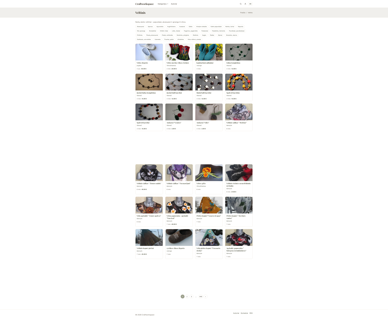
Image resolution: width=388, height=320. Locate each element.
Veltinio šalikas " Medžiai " (236, 123)
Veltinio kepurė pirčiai (145, 248)
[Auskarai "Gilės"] (209, 112)
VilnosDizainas (171, 65)
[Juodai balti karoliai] (179, 82)
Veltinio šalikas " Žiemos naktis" (149, 183)
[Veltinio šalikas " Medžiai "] (239, 112)
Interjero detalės (201, 26)
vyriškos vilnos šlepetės (176, 248)
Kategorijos (162, 4)
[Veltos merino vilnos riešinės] (179, 52)
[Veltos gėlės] (209, 172)
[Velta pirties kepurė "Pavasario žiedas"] (209, 237)
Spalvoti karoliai (143, 123)
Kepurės (240, 26)
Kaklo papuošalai (216, 26)
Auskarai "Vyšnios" (174, 123)
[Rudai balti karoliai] (209, 82)
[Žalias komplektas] (239, 52)
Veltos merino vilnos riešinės (178, 63)
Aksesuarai (140, 26)
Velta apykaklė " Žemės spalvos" (149, 216)
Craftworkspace (144, 3)
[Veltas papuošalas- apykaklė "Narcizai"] (179, 205)
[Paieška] (240, 4)
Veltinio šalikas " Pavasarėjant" (178, 183)
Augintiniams (171, 26)
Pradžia (242, 12)
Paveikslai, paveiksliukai (236, 31)
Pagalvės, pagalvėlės (191, 31)
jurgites (139, 65)
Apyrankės (160, 26)
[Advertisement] (194, 147)
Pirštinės (139, 35)
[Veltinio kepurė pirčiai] (149, 237)
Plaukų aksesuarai (152, 35)
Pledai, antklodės (167, 35)
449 (200, 296)
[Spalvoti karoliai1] (239, 82)
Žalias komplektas (233, 63)
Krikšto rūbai (164, 31)
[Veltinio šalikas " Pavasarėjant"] (179, 172)
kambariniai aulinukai (205, 63)
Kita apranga (141, 31)
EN (250, 4)
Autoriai (174, 4)
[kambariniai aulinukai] (209, 52)
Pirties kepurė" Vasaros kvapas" (209, 216)
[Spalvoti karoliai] (149, 112)
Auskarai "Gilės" (203, 123)
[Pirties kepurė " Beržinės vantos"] (239, 205)
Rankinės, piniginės (183, 35)
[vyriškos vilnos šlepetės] (179, 237)
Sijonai (220, 35)
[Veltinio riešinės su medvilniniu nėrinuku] (239, 172)
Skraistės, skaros (231, 35)
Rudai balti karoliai (204, 93)
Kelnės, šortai (229, 26)
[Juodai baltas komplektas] (149, 82)
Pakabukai (204, 31)
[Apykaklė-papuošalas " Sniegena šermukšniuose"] (239, 237)
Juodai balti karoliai (174, 93)
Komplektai (152, 31)
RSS (251, 313)
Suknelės (158, 39)
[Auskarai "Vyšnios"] (179, 112)
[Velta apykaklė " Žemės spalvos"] (149, 205)
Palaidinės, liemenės (218, 31)
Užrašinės (180, 39)
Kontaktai (244, 313)
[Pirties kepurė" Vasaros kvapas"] (209, 205)
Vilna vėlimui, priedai (194, 39)
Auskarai (182, 26)
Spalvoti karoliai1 (233, 93)
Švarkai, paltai (169, 39)
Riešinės (195, 35)
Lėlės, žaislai (176, 31)
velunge (199, 65)
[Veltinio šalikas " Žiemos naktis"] (149, 172)
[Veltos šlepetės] (149, 52)
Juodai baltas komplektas (146, 93)
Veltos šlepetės (142, 63)
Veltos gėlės (201, 183)
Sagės (204, 35)
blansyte (229, 125)
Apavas (150, 26)
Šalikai (212, 35)
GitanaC (229, 65)
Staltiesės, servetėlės (144, 39)
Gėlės (190, 26)
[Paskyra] (245, 4)
